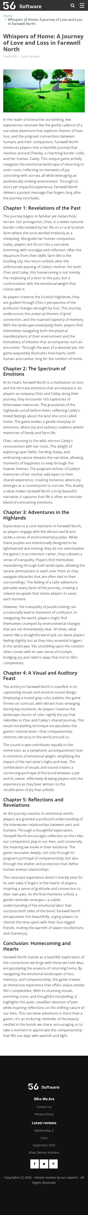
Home (7, 16)
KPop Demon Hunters (44, 1152)
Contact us (44, 1107)
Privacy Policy (44, 1114)
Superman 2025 (44, 1145)
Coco (44, 1138)
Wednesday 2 (44, 1130)
